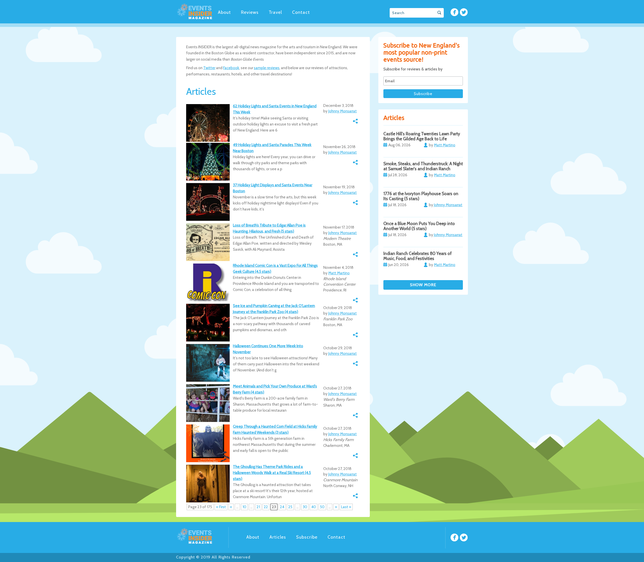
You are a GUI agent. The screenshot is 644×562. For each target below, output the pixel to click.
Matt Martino (339, 273)
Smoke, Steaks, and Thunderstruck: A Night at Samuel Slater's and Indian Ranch (423, 166)
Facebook (231, 68)
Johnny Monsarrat (342, 111)
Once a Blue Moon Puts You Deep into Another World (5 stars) (419, 226)
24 (282, 507)
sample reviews (266, 68)
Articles (277, 537)
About (224, 12)
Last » (346, 507)
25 (290, 507)
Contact (301, 12)
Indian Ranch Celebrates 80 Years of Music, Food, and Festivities (417, 256)
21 (258, 507)
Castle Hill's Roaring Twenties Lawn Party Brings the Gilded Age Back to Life (421, 136)
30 (305, 507)
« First (221, 507)
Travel (275, 12)
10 (244, 507)
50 (322, 507)
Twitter (209, 68)
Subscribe (306, 537)
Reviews (250, 12)
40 (313, 507)
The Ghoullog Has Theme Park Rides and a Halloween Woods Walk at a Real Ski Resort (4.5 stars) (272, 472)
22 (266, 507)
